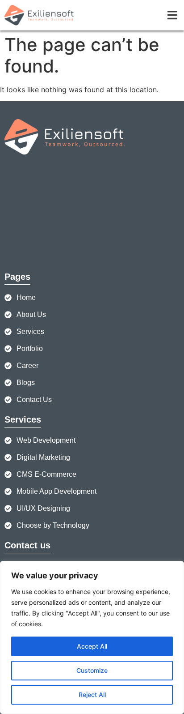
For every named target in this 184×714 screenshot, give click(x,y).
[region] (92, 637)
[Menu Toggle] (172, 15)
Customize (92, 670)
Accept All (92, 646)
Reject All (92, 694)
